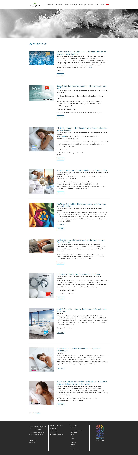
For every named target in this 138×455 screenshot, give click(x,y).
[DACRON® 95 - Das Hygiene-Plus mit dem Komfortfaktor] (41, 285)
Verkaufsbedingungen (75, 449)
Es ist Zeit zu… (61, 224)
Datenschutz (73, 442)
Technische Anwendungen (76, 430)
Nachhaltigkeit (74, 432)
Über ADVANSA (74, 426)
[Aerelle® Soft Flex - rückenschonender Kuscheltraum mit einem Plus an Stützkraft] (41, 246)
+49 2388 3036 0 (55, 433)
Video (90, 67)
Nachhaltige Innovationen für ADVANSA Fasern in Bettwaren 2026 (82, 170)
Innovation (73, 434)
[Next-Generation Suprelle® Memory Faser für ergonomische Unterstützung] (41, 359)
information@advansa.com (57, 434)
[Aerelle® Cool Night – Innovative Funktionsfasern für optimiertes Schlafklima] (41, 323)
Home (72, 447)
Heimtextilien (73, 428)
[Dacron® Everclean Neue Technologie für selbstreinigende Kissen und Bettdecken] (41, 93)
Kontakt (72, 438)
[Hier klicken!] (100, 432)
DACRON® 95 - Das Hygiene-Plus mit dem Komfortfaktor (78, 274)
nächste (38, 413)
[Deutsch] (107, 4)
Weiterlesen (60, 74)
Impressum (73, 444)
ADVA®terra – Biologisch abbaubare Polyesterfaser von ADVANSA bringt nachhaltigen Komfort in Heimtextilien (82, 383)
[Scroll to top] (135, 452)
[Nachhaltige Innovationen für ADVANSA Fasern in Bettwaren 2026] (41, 181)
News (72, 436)
